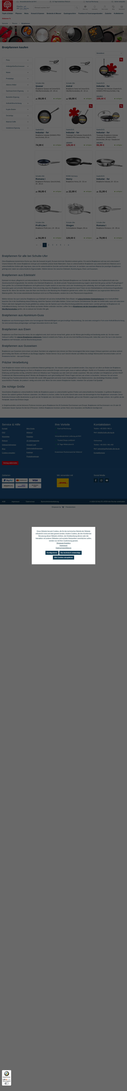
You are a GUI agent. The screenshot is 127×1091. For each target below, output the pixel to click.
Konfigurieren (52, 553)
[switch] (7, 1083)
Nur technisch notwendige (70, 553)
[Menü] (10, 1071)
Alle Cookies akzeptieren (63, 557)
